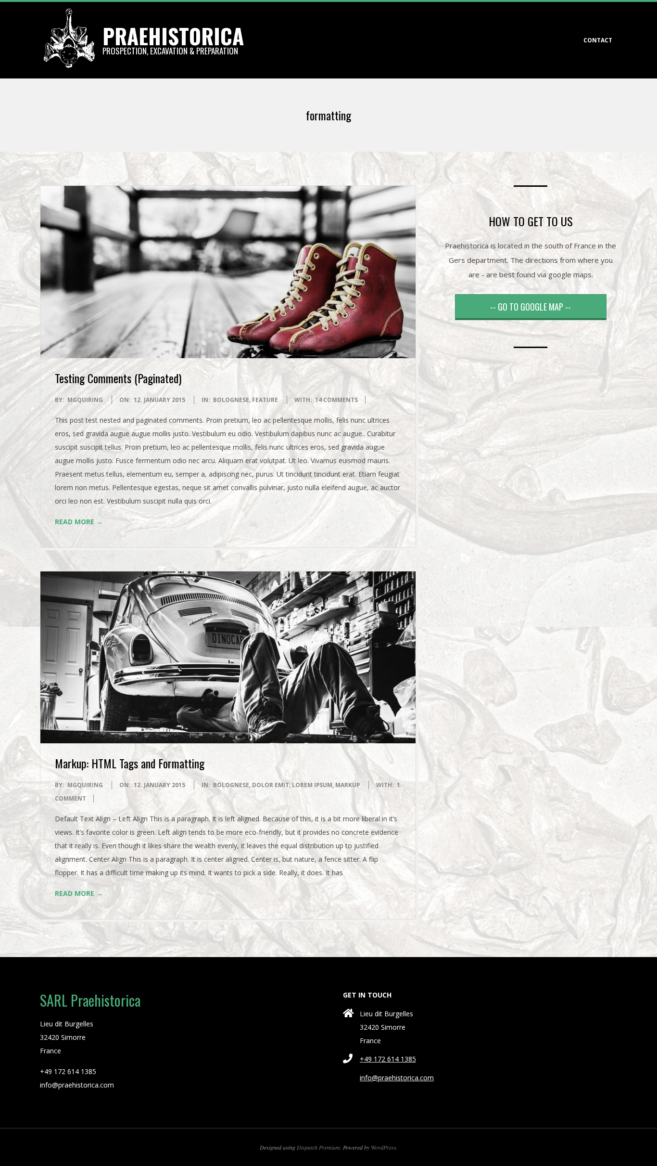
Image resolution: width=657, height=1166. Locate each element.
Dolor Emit (270, 785)
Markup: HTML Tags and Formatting (129, 763)
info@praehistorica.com (397, 1077)
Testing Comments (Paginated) (118, 378)
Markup (347, 785)
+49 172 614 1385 (388, 1058)
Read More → (79, 521)
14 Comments (336, 400)
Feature (265, 400)
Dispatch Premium (318, 1147)
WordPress (383, 1147)
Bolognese (231, 400)
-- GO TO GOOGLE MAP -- (530, 306)
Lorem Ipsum (312, 785)
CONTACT (597, 40)
